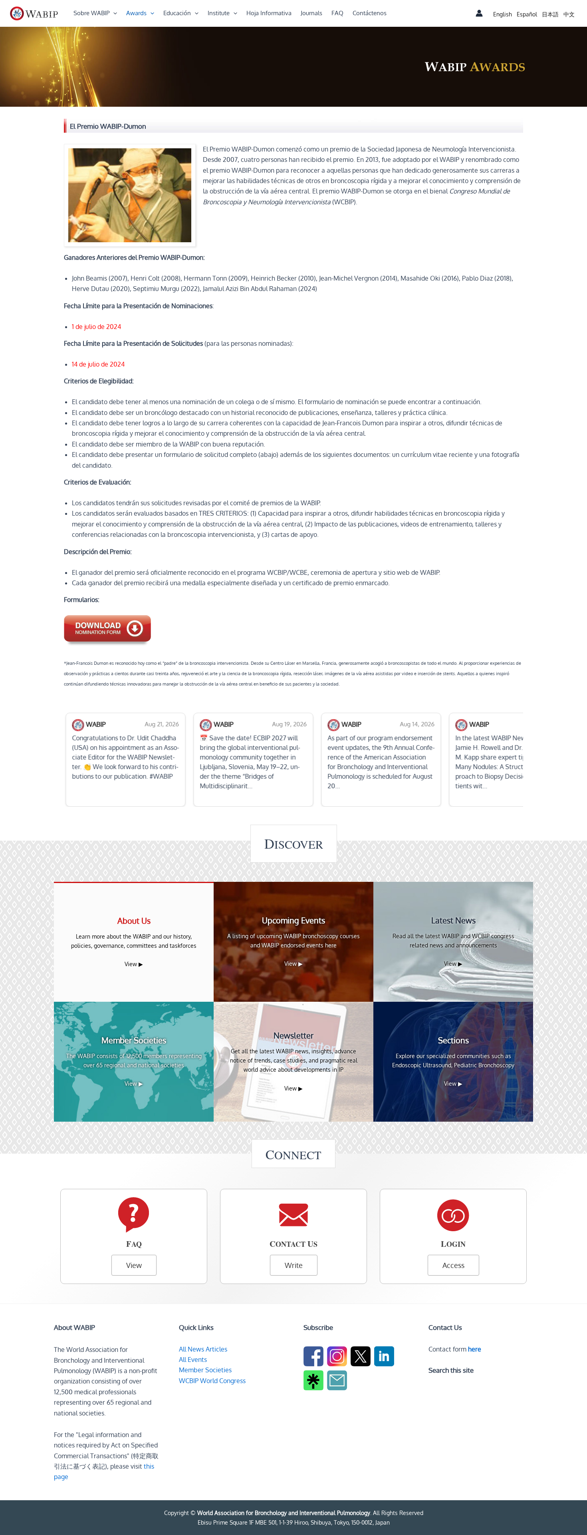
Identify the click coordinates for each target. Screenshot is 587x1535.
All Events (193, 1360)
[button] (113, 13)
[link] (502, 14)
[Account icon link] (479, 13)
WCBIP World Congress (212, 1381)
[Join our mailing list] (338, 1381)
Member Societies (205, 1370)
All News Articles (203, 1349)
